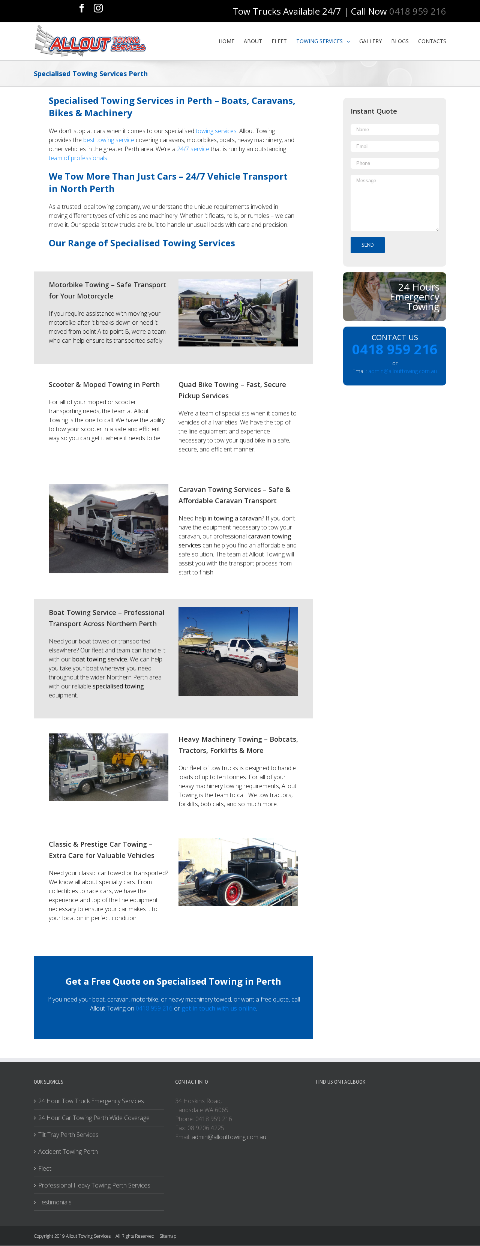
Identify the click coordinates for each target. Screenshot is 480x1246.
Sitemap (167, 1236)
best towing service (108, 140)
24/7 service (193, 149)
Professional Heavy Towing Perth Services (94, 1185)
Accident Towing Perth (68, 1151)
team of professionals (78, 158)
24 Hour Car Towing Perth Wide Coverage (94, 1118)
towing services (216, 131)
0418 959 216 (154, 1008)
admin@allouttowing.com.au (402, 371)
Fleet (44, 1168)
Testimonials (55, 1202)
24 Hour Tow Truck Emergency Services (91, 1101)
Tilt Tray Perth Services (68, 1135)
